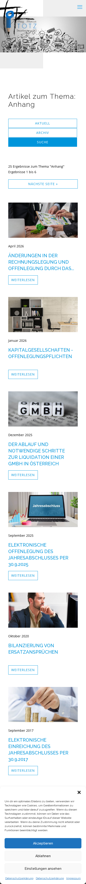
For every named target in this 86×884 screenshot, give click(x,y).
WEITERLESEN (23, 280)
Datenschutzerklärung (19, 878)
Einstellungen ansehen (43, 869)
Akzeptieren (43, 843)
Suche (42, 142)
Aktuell (42, 123)
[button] (79, 792)
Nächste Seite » (43, 184)
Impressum (73, 878)
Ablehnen (43, 856)
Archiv (42, 132)
